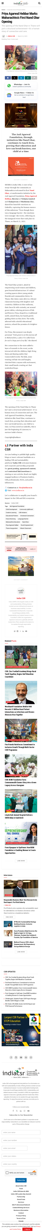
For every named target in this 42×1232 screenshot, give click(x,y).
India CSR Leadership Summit (21, 1194)
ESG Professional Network (21, 1205)
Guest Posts (21, 1199)
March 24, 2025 (22, 36)
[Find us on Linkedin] (21, 1111)
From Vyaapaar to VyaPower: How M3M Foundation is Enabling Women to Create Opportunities (20, 850)
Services (21, 1202)
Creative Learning (11, 512)
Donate (21, 1221)
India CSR (11, 36)
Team (21, 1188)
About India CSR (21, 1186)
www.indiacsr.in (18, 490)
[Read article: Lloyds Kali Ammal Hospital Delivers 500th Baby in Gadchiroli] (21, 801)
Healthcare (10, 702)
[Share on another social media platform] (34, 78)
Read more (10, 917)
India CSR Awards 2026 (21, 1191)
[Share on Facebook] (8, 78)
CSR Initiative (23, 512)
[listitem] (21, 85)
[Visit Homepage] (21, 3)
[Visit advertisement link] (21, 1030)
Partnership (21, 1197)
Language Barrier (23, 519)
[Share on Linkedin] (21, 78)
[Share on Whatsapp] (28, 78)
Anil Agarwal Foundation (17, 506)
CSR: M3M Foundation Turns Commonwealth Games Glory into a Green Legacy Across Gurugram (20, 782)
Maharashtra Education (13, 522)
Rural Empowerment (27, 525)
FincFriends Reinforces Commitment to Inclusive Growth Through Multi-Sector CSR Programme (20, 747)
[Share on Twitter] (15, 78)
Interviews (8, 895)
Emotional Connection (27, 515)
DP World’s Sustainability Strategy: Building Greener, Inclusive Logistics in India (25, 924)
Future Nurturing (11, 519)
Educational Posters (12, 515)
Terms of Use (21, 1218)
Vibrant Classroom (25, 528)
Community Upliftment (26, 509)
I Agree (27, 1229)
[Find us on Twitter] (16, 1057)
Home (3, 10)
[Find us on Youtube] (21, 1057)
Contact (21, 1213)
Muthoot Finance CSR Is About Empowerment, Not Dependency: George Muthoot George (24, 944)
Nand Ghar (25, 522)
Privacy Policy (21, 1215)
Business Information (21, 1210)
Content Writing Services (21, 1207)
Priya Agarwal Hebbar (12, 525)
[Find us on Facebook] (11, 1057)
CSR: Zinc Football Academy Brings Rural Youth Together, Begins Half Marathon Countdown (20, 674)
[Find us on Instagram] (31, 1057)
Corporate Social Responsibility (16, 10)
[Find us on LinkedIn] (26, 1057)
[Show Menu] (3, 3)
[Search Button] (39, 3)
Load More (21, 861)
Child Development (11, 509)
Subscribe (21, 1180)
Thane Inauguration (12, 528)
